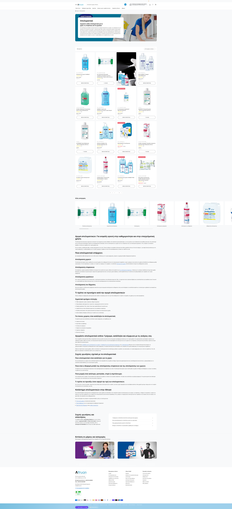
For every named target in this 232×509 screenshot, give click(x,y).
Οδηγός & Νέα (111, 480)
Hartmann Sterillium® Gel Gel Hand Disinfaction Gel (102, 144)
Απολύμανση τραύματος (162, 226)
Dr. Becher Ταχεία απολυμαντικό (82, 177)
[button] (76, 4)
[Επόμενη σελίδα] (122, 193)
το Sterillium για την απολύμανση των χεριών (91, 344)
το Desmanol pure (125, 344)
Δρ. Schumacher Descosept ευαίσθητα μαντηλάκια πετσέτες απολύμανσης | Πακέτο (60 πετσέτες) (105, 75)
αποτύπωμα (128, 476)
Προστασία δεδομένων (113, 483)
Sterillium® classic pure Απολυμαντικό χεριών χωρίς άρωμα (104, 110)
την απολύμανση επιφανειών (126, 270)
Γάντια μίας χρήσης (80, 401)
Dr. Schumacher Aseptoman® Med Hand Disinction (123, 110)
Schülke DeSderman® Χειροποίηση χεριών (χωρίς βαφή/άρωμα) (83, 110)
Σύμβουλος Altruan (116, 8)
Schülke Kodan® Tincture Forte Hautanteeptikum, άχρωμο (103, 178)
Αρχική (77, 10)
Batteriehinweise (129, 485)
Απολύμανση (136, 226)
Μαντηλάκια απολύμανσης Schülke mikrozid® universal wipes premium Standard (143, 179)
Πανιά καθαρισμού (80, 403)
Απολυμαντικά (145, 475)
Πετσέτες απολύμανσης (87, 226)
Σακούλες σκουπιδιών (147, 478)
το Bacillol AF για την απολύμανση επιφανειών (110, 344)
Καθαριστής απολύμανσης (212, 226)
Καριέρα (127, 473)
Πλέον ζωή (78, 8)
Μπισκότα (128, 483)
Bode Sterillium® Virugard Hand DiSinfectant (143, 75)
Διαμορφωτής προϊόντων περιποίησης (134, 1)
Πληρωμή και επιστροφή (113, 476)
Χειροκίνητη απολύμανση (112, 226)
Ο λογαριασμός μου (112, 475)
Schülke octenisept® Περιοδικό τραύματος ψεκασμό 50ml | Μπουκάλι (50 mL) (147, 144)
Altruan (79, 504)
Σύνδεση (144, 1)
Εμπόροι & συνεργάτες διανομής (132, 475)
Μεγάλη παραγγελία (85, 83)
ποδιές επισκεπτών (94, 405)
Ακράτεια (144, 480)
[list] (116, 464)
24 (119, 192)
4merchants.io (86, 504)
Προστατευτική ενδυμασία (81, 405)
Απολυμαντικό (82, 10)
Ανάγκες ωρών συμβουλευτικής (103, 8)
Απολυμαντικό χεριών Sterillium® (83, 74)
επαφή (110, 473)
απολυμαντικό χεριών (121, 263)
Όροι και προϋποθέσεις (130, 478)
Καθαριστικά (145, 476)
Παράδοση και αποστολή (113, 478)
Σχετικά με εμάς (112, 481)
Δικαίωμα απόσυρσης (130, 480)
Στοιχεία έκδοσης (112, 485)
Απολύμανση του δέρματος (186, 226)
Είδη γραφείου (145, 483)
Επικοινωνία (124, 1)
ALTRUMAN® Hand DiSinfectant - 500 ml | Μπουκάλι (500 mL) (82, 144)
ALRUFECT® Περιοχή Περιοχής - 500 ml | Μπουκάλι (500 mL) (144, 110)
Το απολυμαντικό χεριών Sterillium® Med (126, 177)
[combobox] (106, 4)
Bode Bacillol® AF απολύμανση (124, 143)
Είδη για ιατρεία (146, 481)
